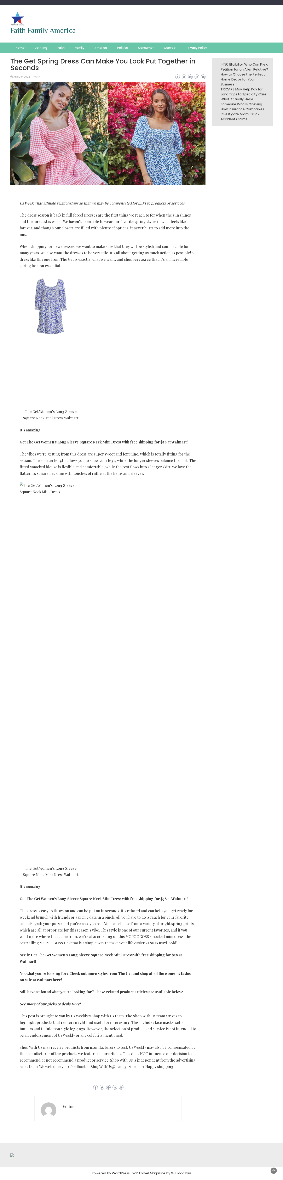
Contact (170, 48)
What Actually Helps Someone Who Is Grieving (241, 102)
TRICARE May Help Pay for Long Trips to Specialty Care (243, 92)
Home (20, 48)
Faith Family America (43, 30)
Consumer (146, 48)
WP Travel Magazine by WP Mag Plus (162, 1173)
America (100, 48)
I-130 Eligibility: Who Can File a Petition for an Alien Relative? (244, 67)
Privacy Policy (197, 48)
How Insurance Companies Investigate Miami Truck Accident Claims (242, 114)
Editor (68, 1106)
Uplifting (41, 48)
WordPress (121, 1173)
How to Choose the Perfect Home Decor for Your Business (243, 79)
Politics (122, 48)
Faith (61, 48)
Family (79, 48)
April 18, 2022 (21, 76)
